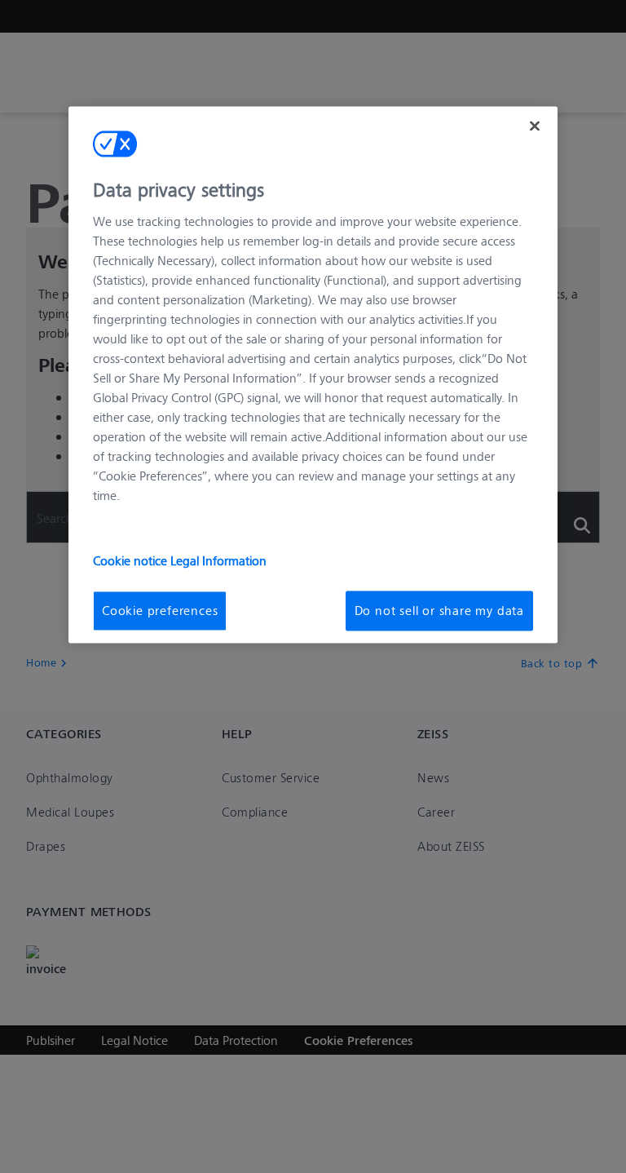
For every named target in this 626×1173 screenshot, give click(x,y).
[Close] (535, 126)
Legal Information (218, 560)
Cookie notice (131, 560)
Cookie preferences (160, 610)
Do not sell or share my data (439, 610)
